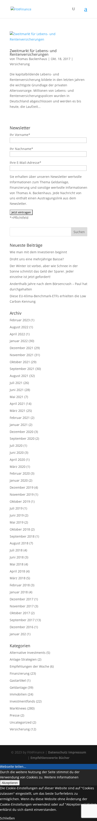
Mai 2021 (16, 397)
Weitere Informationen (61, 777)
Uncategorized (21, 722)
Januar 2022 (19, 341)
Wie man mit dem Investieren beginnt (38, 252)
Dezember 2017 (21, 599)
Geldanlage (18, 687)
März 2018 (17, 578)
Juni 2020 (17, 452)
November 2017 (22, 606)
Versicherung (20, 64)
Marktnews (18, 708)
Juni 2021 (17, 390)
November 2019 (22, 494)
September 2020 (22, 438)
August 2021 (19, 376)
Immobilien (18, 694)
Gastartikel (18, 680)
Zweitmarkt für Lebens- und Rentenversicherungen (33, 52)
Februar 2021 (20, 417)
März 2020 (17, 466)
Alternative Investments (28, 652)
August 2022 (19, 327)
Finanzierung (20, 673)
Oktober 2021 (20, 362)
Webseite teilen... (13, 766)
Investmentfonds (22, 701)
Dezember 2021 (21, 348)
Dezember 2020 (21, 432)
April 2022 (17, 334)
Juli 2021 (16, 383)
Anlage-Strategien (23, 659)
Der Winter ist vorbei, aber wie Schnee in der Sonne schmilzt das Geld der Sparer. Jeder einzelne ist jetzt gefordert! (44, 271)
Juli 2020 (16, 445)
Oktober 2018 (20, 529)
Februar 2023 (20, 320)
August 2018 (19, 543)
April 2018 (17, 571)
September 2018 (22, 536)
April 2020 (17, 459)
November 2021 (22, 355)
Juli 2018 (16, 550)
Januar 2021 (19, 425)
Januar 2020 (19, 480)
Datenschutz (57, 752)
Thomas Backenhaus (31, 59)
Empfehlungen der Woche (29, 666)
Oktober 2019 (20, 501)
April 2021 (17, 403)
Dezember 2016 (21, 627)
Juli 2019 (16, 508)
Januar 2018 (19, 592)
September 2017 (22, 620)
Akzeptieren (10, 783)
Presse (15, 715)
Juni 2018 (17, 557)
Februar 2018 (20, 585)
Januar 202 (18, 634)
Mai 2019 (16, 522)
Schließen (7, 818)
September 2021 (22, 369)
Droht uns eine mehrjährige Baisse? (37, 259)
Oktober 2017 (20, 613)
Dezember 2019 (21, 487)
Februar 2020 (20, 473)
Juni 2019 (17, 515)
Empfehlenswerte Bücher (49, 758)
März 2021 (17, 410)
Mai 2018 (16, 564)
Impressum (77, 752)
